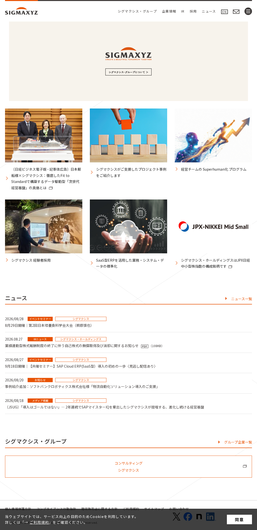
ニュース (209, 11)
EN (224, 12)
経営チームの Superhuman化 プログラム (213, 169)
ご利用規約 (39, 522)
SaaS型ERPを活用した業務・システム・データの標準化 (130, 263)
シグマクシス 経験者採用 (31, 260)
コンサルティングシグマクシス (129, 467)
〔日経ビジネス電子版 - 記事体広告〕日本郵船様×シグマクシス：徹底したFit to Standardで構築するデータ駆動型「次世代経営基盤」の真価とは (46, 178)
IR (183, 11)
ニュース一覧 (241, 298)
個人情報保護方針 (18, 508)
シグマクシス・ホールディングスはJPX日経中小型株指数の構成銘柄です (215, 263)
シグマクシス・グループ (137, 11)
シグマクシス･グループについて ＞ (128, 72)
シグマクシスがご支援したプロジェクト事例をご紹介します (131, 172)
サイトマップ (154, 508)
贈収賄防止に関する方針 (99, 508)
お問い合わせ (179, 508)
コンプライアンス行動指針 (56, 508)
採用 (193, 11)
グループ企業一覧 (238, 442)
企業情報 (169, 11)
